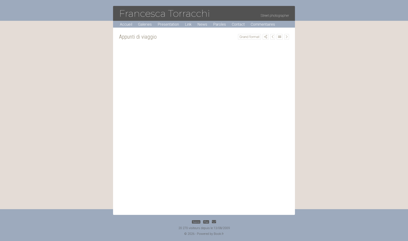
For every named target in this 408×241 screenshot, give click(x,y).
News (202, 24)
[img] (265, 36)
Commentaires (263, 24)
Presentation (168, 24)
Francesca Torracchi (164, 13)
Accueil (126, 24)
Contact (238, 24)
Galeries (145, 24)
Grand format (249, 37)
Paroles (219, 24)
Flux (206, 221)
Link (188, 24)
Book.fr (219, 234)
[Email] (214, 221)
